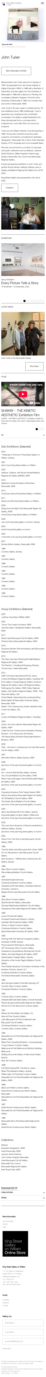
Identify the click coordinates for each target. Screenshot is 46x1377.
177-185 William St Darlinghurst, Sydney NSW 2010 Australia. (13, 1273)
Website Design (5, 1373)
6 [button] (40, 301)
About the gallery (8, 1221)
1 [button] (24, 301)
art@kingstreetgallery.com (11, 1276)
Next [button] (8, 240)
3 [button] (31, 301)
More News (34, 366)
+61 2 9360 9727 (8, 1279)
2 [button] (27, 301)
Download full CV (9, 1188)
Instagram (10, 188)
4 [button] (34, 301)
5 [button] (37, 301)
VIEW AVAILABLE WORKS (16, 71)
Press (4, 1198)
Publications (7, 1192)
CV (2, 435)
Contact (5, 1224)
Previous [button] (2, 240)
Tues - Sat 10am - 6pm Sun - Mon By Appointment (11, 1283)
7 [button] (43, 301)
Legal (4, 1227)
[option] (23, 27)
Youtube (5, 1306)
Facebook (6, 1303)
